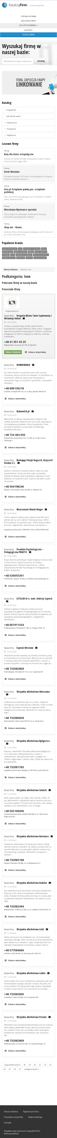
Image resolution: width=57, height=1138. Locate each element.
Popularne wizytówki (13, 1117)
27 (20, 1069)
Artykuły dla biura (9, 258)
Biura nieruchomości (41, 255)
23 (50, 1065)
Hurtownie (20, 258)
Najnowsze (12, 122)
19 (29, 1065)
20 (35, 1065)
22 (45, 1065)
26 (15, 1069)
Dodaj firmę (28, 35)
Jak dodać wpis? (28, 21)
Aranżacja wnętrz (40, 258)
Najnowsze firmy (31, 1111)
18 (24, 1065)
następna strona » (31, 1069)
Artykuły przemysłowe (23, 255)
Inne (20, 249)
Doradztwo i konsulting (32, 249)
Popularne (11, 129)
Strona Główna (28, 16)
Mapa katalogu (35, 1117)
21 (40, 1065)
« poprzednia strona (12, 1065)
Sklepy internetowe (9, 249)
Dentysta (6, 255)
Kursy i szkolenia (40, 252)
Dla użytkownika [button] (27, 25)
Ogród (31, 252)
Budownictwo (7, 252)
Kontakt (28, 30)
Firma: (27, 156)
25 (10, 1069)
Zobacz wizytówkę (37, 352)
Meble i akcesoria (20, 252)
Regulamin (11, 110)
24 (4, 1069)
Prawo (44, 249)
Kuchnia (29, 258)
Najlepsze (11, 135)
